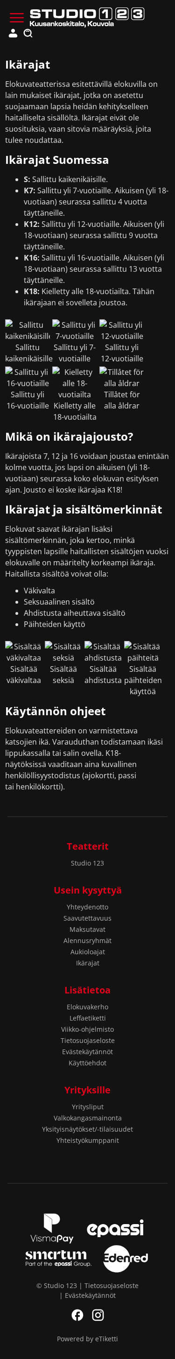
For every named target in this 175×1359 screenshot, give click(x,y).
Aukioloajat (87, 951)
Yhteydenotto (87, 906)
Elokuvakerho (87, 1006)
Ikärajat (87, 962)
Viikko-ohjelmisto (87, 1029)
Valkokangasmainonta (88, 1117)
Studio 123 (87, 863)
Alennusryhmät (87, 940)
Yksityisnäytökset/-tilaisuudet (87, 1129)
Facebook (77, 1315)
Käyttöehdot (87, 1062)
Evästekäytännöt (87, 1051)
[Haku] (28, 34)
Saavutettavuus (87, 918)
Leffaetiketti (88, 1018)
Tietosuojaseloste (88, 1040)
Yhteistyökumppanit (87, 1140)
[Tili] (13, 34)
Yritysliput (88, 1106)
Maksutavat (87, 929)
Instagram (98, 1315)
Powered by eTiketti (87, 1338)
